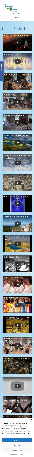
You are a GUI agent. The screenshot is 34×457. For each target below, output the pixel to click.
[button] (31, 420)
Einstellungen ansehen (17, 450)
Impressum (21, 454)
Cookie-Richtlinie (13, 454)
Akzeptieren (17, 440)
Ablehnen (17, 445)
